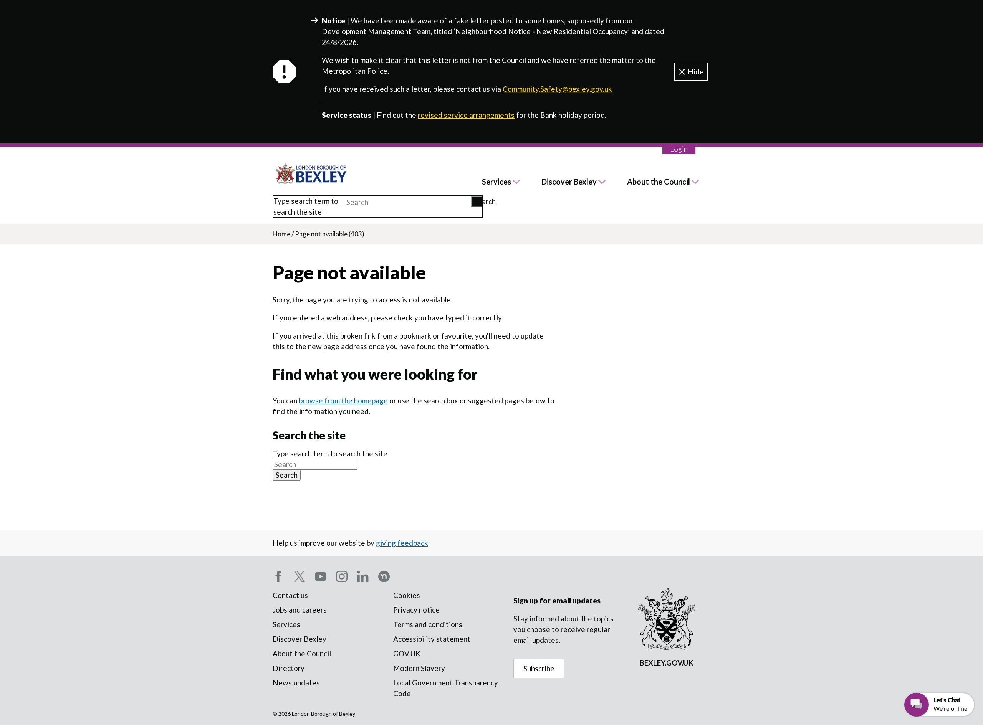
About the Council (658, 181)
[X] (299, 576)
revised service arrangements (466, 115)
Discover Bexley (569, 181)
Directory (288, 668)
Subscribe (538, 668)
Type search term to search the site (305, 206)
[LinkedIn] (363, 576)
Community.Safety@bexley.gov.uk (557, 88)
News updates (296, 682)
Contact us (290, 595)
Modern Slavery (419, 668)
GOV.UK (406, 653)
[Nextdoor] (384, 576)
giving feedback (402, 542)
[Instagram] (342, 576)
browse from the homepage (343, 400)
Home (281, 234)
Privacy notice (416, 609)
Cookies (406, 595)
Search (478, 201)
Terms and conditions (427, 624)
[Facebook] (278, 576)
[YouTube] (320, 576)
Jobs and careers (300, 609)
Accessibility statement (431, 638)
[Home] (311, 174)
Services (496, 181)
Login (679, 148)
